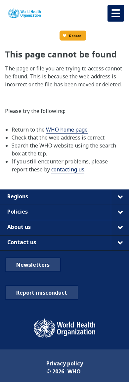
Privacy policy (64, 363)
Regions (17, 196)
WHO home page (67, 129)
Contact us (21, 242)
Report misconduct (41, 292)
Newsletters (33, 264)
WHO (74, 371)
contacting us (67, 169)
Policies (17, 211)
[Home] (24, 13)
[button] (116, 13)
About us (19, 227)
